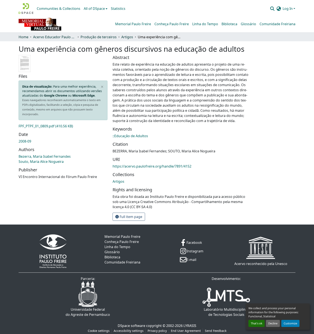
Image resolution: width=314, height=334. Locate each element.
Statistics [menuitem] (118, 8)
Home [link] (23, 37)
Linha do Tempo (205, 24)
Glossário (248, 24)
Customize (290, 323)
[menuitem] (95, 8)
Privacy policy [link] (157, 331)
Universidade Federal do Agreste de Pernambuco (88, 312)
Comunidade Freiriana (277, 24)
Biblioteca (229, 24)
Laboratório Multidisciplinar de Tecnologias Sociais (226, 312)
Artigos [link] (127, 37)
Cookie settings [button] (99, 331)
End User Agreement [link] (186, 331)
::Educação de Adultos (130, 136)
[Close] (102, 87)
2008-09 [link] (25, 141)
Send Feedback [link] (215, 331)
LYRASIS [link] (189, 325)
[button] (26, 8)
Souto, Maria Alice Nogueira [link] (41, 161)
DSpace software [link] (131, 325)
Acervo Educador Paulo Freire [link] (54, 37)
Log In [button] (288, 8)
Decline (272, 323)
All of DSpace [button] (94, 8)
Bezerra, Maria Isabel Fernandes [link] (45, 156)
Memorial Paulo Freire (133, 24)
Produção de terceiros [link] (99, 37)
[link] (63, 126)
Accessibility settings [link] (129, 331)
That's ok (256, 323)
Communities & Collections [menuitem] (58, 8)
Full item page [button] (130, 216)
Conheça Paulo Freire (171, 24)
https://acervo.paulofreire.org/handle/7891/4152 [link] (152, 166)
